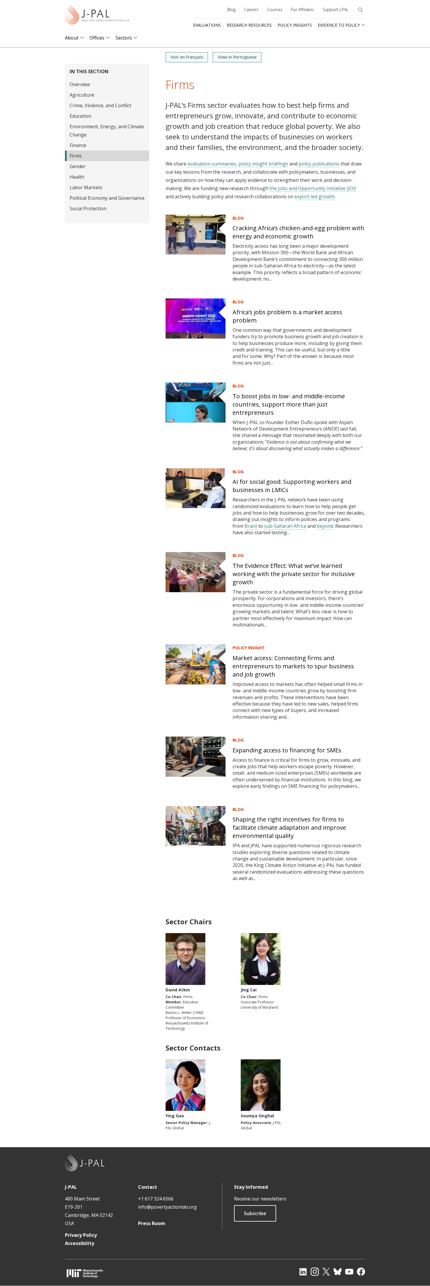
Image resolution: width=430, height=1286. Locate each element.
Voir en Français (187, 57)
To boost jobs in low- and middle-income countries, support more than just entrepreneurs (289, 404)
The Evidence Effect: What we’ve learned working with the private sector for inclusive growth (294, 574)
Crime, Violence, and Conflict (100, 105)
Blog (231, 9)
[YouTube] (349, 1272)
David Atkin (178, 990)
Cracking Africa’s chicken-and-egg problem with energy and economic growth (298, 232)
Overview (80, 84)
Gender (78, 166)
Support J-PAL (335, 9)
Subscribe (255, 1213)
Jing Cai (249, 990)
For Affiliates (302, 9)
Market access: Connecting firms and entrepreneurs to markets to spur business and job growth (293, 666)
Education (80, 116)
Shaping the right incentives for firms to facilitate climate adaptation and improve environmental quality (289, 827)
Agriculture (82, 95)
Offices (97, 38)
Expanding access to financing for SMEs (287, 750)
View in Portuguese (237, 57)
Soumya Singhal (257, 1115)
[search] (360, 9)
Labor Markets (86, 187)
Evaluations (207, 25)
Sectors (124, 38)
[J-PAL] (97, 16)
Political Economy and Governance (107, 198)
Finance (78, 145)
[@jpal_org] (315, 1272)
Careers (251, 9)
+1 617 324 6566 (155, 1199)
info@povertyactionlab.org (167, 1207)
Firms (76, 156)
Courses (275, 9)
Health (77, 177)
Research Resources (249, 25)
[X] (326, 1271)
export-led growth (315, 196)
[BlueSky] (337, 1272)
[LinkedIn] (303, 1272)
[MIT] (85, 1273)
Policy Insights (295, 25)
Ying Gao (175, 1115)
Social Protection (88, 208)
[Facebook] (361, 1272)
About (71, 38)
